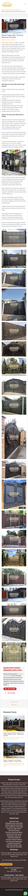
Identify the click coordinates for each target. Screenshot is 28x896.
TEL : (10, 693)
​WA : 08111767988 (6, 864)
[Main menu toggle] (25, 4)
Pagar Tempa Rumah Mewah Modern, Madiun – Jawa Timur (12, 760)
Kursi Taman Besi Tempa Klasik (14, 841)
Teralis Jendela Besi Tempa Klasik (14, 827)
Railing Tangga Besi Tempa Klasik (14, 825)
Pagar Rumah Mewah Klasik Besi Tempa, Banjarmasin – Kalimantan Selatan (13, 734)
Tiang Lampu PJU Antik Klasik (14, 847)
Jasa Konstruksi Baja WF (14, 837)
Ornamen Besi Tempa (7, 763)
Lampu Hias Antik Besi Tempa (14, 845)
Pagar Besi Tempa (14, 821)
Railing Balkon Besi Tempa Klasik (14, 823)
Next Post (14, 704)
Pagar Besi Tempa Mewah (8, 39)
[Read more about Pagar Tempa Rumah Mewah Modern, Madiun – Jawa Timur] (14, 750)
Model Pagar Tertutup (8, 42)
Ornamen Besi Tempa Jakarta (14, 834)
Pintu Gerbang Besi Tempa (15, 764)
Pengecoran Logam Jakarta (14, 828)
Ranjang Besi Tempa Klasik (14, 836)
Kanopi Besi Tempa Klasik (14, 843)
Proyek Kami (15, 738)
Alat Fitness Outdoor (14, 830)
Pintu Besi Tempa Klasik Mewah (14, 832)
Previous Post (14, 701)
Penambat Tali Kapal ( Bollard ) (14, 839)
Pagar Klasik (17, 737)
